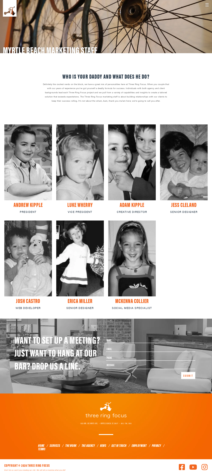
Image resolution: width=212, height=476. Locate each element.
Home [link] (41, 445)
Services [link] (55, 445)
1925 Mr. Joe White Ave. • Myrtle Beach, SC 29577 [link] (99, 423)
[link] (28, 162)
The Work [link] (70, 445)
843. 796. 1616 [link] (126, 423)
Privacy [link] (156, 445)
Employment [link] (139, 445)
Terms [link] (41, 448)
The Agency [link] (88, 445)
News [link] (103, 445)
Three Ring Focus (106, 410)
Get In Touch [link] (118, 445)
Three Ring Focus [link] (10, 8)
